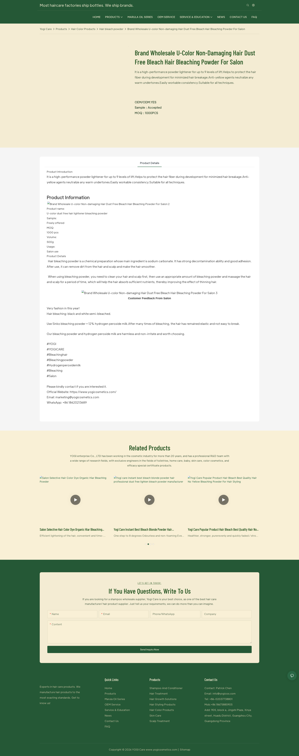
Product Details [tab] (149, 163)
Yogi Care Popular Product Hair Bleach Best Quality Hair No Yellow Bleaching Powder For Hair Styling (222, 529)
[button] (145, 544)
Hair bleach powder (111, 29)
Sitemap (185, 749)
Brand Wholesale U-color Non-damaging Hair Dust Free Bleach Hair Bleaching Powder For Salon (186, 29)
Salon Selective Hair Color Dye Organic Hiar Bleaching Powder (71, 529)
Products (61, 29)
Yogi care (46, 29)
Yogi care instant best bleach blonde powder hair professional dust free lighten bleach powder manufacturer (149, 529)
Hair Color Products (83, 29)
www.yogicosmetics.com (162, 749)
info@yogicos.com (224, 693)
